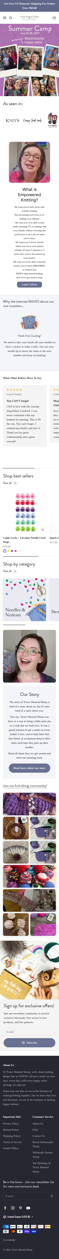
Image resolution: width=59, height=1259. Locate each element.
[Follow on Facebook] (5, 1208)
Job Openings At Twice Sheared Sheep (42, 1167)
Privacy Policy (11, 1123)
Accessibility (9, 1240)
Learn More (29, 284)
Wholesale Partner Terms (43, 1154)
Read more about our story (29, 768)
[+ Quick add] (43, 529)
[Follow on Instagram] (13, 1208)
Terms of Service (12, 1142)
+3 (20, 551)
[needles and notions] (24, 599)
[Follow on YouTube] (28, 1208)
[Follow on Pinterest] (20, 1208)
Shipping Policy (12, 1135)
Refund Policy (11, 1129)
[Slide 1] (29, 60)
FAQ (35, 1129)
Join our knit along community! (25, 785)
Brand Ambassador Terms (43, 1144)
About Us (38, 1123)
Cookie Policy (11, 1148)
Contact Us (39, 1135)
